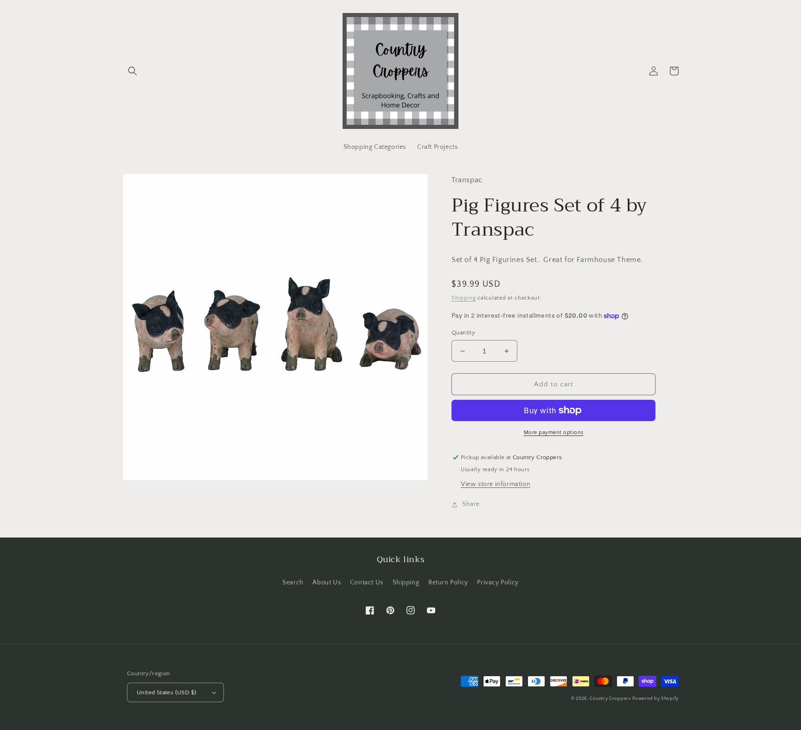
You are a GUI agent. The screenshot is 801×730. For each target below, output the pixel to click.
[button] (132, 71)
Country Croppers (610, 698)
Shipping (463, 298)
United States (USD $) (166, 692)
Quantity (463, 332)
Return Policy (448, 582)
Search (293, 582)
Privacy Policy (497, 582)
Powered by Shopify (655, 698)
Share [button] (471, 504)
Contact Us (366, 582)
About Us (326, 582)
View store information (495, 484)
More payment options (554, 432)
